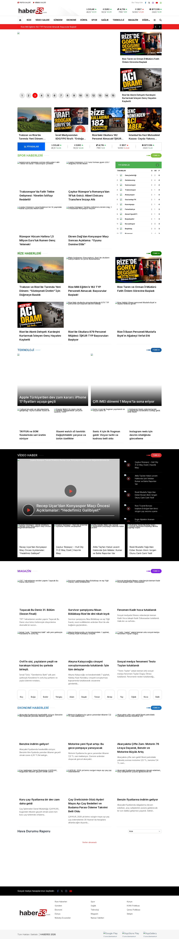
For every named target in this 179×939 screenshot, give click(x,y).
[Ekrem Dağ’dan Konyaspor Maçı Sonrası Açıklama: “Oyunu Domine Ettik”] (89, 219)
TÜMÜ (155, 155)
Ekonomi (71, 20)
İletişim (130, 914)
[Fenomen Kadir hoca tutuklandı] (138, 593)
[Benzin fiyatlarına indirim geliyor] (138, 783)
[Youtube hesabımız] (157, 3)
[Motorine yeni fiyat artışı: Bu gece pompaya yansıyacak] (89, 727)
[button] (20, 20)
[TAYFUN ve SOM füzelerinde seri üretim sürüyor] (34, 418)
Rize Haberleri (61, 901)
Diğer (145, 20)
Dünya (83, 20)
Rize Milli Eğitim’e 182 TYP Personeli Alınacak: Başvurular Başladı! (48, 27)
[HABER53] (32, 10)
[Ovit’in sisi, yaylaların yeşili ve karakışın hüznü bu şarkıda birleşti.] (40, 645)
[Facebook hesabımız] (145, 3)
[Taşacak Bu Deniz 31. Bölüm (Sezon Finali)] (40, 593)
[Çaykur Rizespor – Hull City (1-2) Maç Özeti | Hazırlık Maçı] (128, 465)
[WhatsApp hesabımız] (161, 3)
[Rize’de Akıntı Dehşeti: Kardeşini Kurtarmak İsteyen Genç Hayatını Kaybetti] (40, 315)
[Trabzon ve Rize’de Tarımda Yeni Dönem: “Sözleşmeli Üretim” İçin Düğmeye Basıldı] (34, 119)
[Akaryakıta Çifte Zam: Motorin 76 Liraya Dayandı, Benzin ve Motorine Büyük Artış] (138, 727)
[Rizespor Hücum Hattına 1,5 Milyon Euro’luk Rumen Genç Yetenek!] (40, 219)
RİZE (29, 20)
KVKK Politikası (133, 906)
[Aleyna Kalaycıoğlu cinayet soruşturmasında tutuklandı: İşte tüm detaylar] (89, 645)
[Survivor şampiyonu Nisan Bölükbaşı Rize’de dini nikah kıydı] (89, 593)
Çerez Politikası (133, 910)
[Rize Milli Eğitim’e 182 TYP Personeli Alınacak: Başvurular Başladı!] (89, 270)
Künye (129, 901)
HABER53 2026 (48, 934)
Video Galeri (42, 20)
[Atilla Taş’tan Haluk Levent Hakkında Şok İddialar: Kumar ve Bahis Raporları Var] (128, 478)
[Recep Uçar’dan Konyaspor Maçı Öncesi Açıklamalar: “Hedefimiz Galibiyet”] (34, 533)
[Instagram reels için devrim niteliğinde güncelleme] (145, 418)
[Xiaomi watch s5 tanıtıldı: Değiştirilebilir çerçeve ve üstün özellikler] (71, 418)
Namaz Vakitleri (97, 918)
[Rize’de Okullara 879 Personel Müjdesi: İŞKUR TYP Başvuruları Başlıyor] (89, 315)
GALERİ (25, 3)
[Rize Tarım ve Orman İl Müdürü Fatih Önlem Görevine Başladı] (138, 270)
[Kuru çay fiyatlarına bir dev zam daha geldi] (40, 783)
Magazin (133, 20)
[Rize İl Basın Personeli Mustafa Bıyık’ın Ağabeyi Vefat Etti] (138, 315)
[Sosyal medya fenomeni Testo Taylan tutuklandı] (138, 645)
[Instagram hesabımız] (153, 3)
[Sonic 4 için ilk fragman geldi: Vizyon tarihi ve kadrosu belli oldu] (108, 418)
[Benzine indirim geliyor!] (40, 727)
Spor (94, 20)
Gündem (58, 20)
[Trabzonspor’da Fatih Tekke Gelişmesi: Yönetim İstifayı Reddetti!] (40, 175)
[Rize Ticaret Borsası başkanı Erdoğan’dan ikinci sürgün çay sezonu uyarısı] (128, 508)
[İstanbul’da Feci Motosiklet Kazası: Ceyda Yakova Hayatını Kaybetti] (145, 119)
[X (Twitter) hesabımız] (149, 3)
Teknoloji (118, 20)
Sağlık (105, 20)
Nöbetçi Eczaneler (63, 918)
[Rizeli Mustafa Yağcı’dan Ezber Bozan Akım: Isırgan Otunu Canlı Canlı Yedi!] (128, 495)
